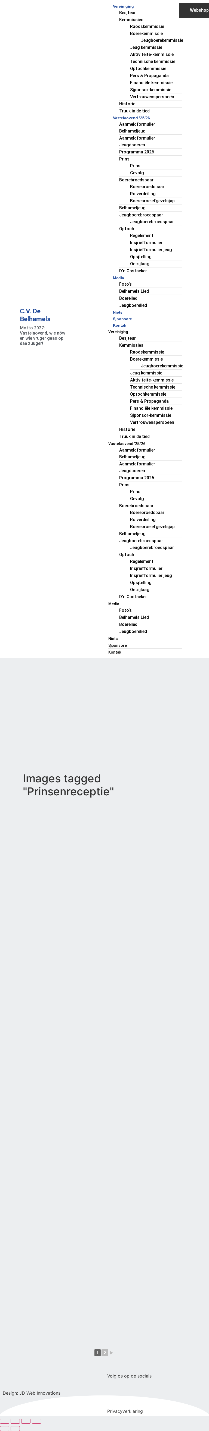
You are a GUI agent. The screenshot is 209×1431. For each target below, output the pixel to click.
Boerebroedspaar (136, 179)
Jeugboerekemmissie (162, 40)
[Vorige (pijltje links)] (4, 1428)
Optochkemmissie (148, 68)
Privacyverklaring (125, 1411)
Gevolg (137, 172)
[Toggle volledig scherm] (15, 1421)
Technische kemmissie (152, 61)
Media (118, 278)
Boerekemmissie (146, 33)
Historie (127, 103)
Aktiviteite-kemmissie (152, 54)
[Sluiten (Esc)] (36, 1421)
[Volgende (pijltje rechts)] (15, 1428)
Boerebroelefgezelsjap (152, 200)
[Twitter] (129, 1395)
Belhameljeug (132, 207)
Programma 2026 (136, 152)
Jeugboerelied (133, 305)
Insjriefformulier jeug (151, 249)
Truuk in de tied (134, 111)
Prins (124, 159)
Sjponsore (122, 319)
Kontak (119, 325)
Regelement (141, 235)
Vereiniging (123, 6)
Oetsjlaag (139, 263)
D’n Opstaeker (133, 270)
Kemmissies (131, 19)
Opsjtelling (141, 256)
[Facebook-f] (114, 1395)
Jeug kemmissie (146, 47)
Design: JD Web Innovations (31, 1393)
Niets (117, 312)
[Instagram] (144, 1395)
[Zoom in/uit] (4, 1421)
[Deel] (25, 1421)
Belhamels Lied (134, 291)
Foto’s (125, 284)
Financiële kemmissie (151, 82)
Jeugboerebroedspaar (141, 215)
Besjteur (127, 12)
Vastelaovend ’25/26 (131, 118)
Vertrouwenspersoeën (152, 96)
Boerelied (128, 298)
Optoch (126, 228)
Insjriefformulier (146, 242)
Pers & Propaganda (149, 75)
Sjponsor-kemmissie (150, 89)
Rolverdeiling (143, 193)
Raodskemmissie (147, 26)
